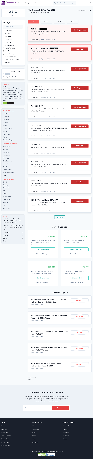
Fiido (4, 205)
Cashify (5, 182)
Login (90, 3)
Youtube (65, 439)
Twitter (65, 429)
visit (13, 15)
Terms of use (5, 439)
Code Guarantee (6, 436)
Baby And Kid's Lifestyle (12, 60)
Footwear (8, 42)
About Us (4, 429)
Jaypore (5, 123)
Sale (72, 22)
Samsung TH (7, 197)
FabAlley (6, 120)
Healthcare (8, 39)
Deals (59, 22)
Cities (34, 439)
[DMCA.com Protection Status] (13, 103)
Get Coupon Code (80, 30)
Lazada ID (6, 114)
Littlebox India (7, 128)
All (33, 22)
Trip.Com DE (7, 199)
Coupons (46, 22)
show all (5, 175)
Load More (59, 217)
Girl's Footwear (9, 45)
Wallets (7, 34)
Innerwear (8, 36)
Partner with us (5, 445)
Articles (37, 3)
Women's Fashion (10, 57)
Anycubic (6, 202)
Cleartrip (5, 185)
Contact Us (4, 432)
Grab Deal (79, 49)
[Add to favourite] (23, 10)
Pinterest (66, 432)
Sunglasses (8, 31)
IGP (4, 191)
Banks (34, 436)
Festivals (35, 442)
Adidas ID (6, 131)
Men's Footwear (10, 48)
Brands (34, 432)
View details (34, 39)
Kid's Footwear (9, 51)
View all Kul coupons (42, 254)
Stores (34, 426)
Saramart (6, 117)
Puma (5, 194)
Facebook (66, 426)
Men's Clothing (9, 54)
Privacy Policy (5, 442)
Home (79, 10)
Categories (35, 429)
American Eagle (8, 140)
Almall (5, 137)
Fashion (84, 10)
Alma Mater (6, 134)
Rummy (7, 63)
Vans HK (5, 125)
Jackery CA (6, 208)
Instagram (66, 436)
